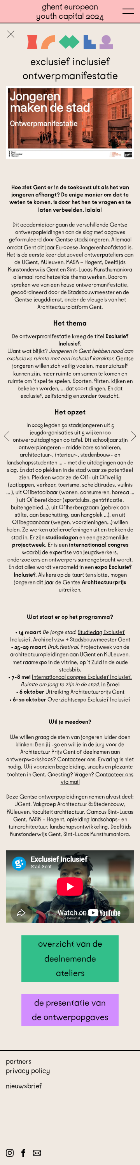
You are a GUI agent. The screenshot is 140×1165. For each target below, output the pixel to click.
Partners (19, 1061)
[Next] (130, 437)
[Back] (11, 35)
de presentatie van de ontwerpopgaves (70, 1010)
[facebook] (23, 1154)
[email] (37, 1154)
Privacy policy (28, 1070)
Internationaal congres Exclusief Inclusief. (82, 677)
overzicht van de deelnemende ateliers (70, 958)
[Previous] (10, 437)
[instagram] (10, 1154)
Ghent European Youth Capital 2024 (70, 11)
